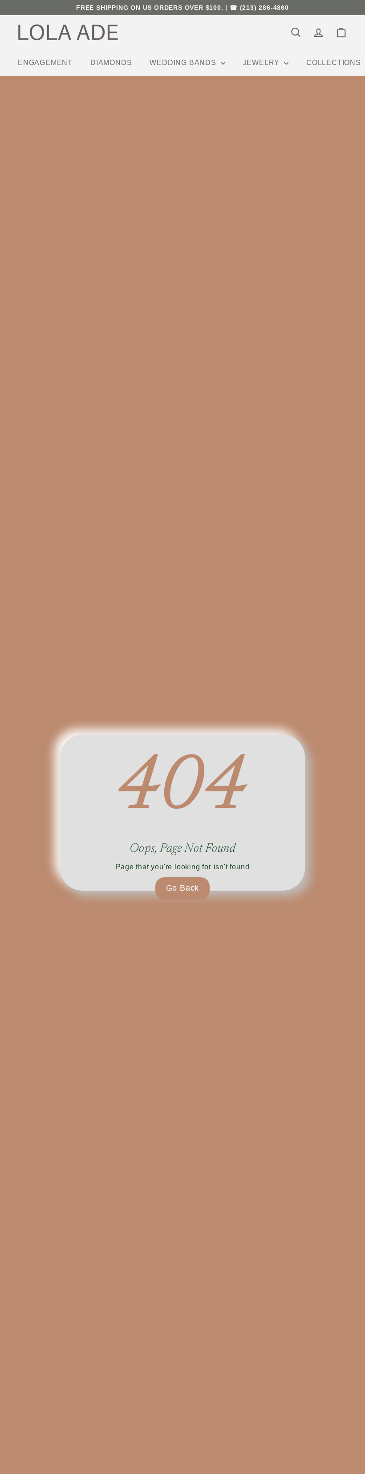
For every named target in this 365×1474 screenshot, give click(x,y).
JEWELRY (262, 62)
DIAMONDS (111, 62)
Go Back (182, 888)
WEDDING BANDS (184, 62)
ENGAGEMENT (45, 62)
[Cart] (341, 32)
